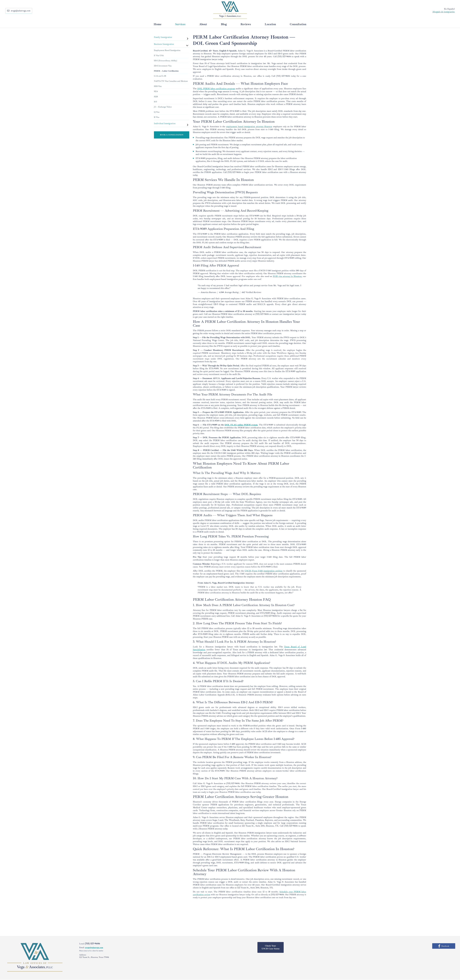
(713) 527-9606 (284, 56)
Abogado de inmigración (443, 11)
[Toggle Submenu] (185, 37)
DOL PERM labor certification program (216, 88)
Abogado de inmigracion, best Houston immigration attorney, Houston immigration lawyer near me (230, 10)
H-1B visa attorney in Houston (287, 276)
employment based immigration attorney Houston (249, 126)
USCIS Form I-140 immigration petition (263, 570)
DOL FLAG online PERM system (241, 424)
